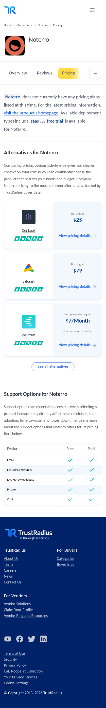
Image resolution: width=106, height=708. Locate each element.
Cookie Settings (16, 683)
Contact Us (12, 582)
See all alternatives (53, 367)
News (8, 577)
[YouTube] (8, 639)
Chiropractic (25, 25)
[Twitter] (31, 639)
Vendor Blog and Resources (26, 616)
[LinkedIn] (43, 639)
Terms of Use (14, 654)
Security (10, 660)
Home (8, 25)
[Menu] (92, 10)
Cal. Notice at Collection (23, 671)
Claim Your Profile (18, 610)
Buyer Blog (65, 565)
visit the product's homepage (31, 113)
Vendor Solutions (17, 604)
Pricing (68, 73)
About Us (11, 559)
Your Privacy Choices (20, 677)
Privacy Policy (15, 666)
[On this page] (95, 73)
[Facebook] (20, 639)
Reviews (44, 73)
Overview (18, 73)
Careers (10, 571)
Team (8, 565)
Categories (65, 559)
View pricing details (74, 236)
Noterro (43, 25)
